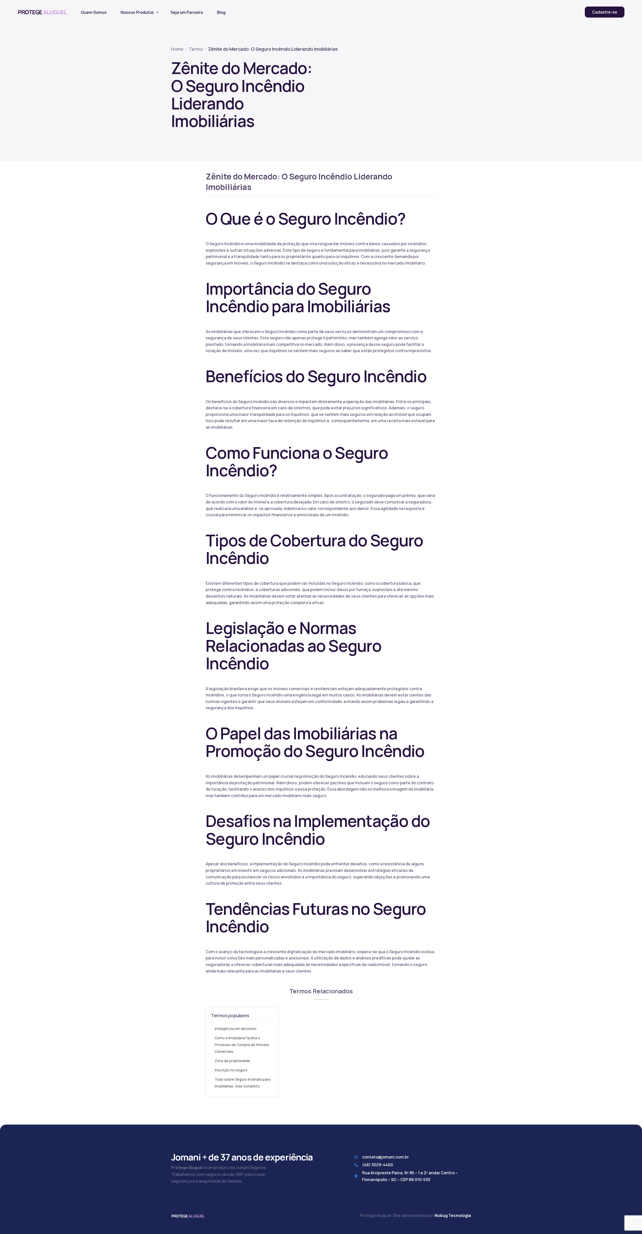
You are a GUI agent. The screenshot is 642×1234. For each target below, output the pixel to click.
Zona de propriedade (232, 1060)
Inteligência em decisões (236, 1028)
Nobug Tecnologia (453, 1215)
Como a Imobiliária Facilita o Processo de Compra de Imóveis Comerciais (242, 1044)
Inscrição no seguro (231, 1070)
